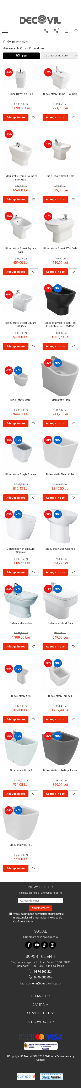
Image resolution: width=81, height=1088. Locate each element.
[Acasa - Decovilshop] (40, 19)
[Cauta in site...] (76, 31)
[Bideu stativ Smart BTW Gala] (60, 227)
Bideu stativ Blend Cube (60, 474)
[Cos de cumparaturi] (66, 31)
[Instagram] (52, 945)
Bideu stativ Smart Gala (60, 176)
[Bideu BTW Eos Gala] (21, 78)
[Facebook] (28, 945)
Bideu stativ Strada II (60, 695)
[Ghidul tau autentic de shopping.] (26, 1076)
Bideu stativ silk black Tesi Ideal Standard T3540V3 (60, 324)
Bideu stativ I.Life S (21, 844)
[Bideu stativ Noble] (21, 601)
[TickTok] (44, 945)
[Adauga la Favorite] (33, 117)
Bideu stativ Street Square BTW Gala (20, 324)
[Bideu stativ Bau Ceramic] (60, 526)
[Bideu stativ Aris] (21, 674)
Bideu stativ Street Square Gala (20, 250)
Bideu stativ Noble (21, 623)
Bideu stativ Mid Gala (60, 623)
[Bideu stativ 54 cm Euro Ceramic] (21, 526)
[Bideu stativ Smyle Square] (21, 452)
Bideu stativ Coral (20, 399)
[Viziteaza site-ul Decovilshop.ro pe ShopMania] (51, 1076)
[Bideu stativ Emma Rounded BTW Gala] (21, 149)
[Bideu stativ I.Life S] (21, 822)
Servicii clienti (39, 1013)
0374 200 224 (42, 971)
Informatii (39, 996)
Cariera (39, 1005)
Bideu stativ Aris (21, 695)
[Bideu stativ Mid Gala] (60, 601)
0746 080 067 (42, 977)
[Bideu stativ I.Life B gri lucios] (60, 748)
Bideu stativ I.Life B (21, 770)
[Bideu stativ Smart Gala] (60, 149)
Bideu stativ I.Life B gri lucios (60, 770)
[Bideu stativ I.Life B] (21, 748)
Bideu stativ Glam (60, 399)
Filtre (23, 55)
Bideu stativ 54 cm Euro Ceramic (21, 550)
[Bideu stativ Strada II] (60, 674)
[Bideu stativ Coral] (21, 376)
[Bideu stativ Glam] (60, 376)
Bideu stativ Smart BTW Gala (60, 248)
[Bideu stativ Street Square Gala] (21, 227)
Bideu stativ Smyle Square (20, 474)
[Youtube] (36, 945)
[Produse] (5, 32)
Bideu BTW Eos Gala (21, 94)
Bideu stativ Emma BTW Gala (60, 94)
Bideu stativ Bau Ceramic (60, 548)
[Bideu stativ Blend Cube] (60, 452)
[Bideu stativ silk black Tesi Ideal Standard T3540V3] (60, 300)
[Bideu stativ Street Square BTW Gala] (21, 300)
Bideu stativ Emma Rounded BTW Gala (21, 177)
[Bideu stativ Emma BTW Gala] (60, 78)
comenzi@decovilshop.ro (43, 983)
